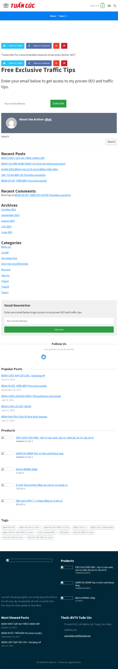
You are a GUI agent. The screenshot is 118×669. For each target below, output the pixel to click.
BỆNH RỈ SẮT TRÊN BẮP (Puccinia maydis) (24, 180)
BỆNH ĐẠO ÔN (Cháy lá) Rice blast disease (24, 416)
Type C (62, 16)
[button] (109, 6)
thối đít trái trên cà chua (40, 537)
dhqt (48, 119)
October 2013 (8, 209)
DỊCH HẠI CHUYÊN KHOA (14, 264)
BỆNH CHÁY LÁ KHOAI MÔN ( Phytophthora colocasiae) (31, 396)
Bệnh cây (6, 247)
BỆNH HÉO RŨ (9, 527)
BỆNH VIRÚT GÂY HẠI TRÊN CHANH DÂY (23, 158)
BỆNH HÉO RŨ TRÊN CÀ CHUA (56, 527)
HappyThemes (74, 662)
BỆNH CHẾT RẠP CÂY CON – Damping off (23, 375)
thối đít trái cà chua (13, 537)
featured (64, 532)
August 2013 (8, 221)
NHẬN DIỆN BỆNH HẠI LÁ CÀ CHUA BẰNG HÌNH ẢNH (29, 169)
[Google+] (56, 46)
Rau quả (5, 269)
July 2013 (6, 226)
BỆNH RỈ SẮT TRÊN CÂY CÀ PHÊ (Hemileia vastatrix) (43, 195)
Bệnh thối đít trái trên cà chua (18, 532)
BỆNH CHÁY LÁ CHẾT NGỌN (16, 406)
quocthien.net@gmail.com (77, 635)
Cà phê (5, 252)
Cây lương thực (9, 258)
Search (5, 136)
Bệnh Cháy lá (80, 527)
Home (53, 16)
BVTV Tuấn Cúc (50, 662)
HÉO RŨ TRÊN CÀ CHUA (83, 532)
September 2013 (10, 215)
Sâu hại (5, 275)
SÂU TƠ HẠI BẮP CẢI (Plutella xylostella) (23, 175)
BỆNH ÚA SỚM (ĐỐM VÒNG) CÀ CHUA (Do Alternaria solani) (33, 163)
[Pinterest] (64, 46)
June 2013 (6, 232)
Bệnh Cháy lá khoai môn (102, 527)
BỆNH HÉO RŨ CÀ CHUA (29, 527)
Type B (5, 286)
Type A (5, 281)
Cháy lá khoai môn (46, 532)
